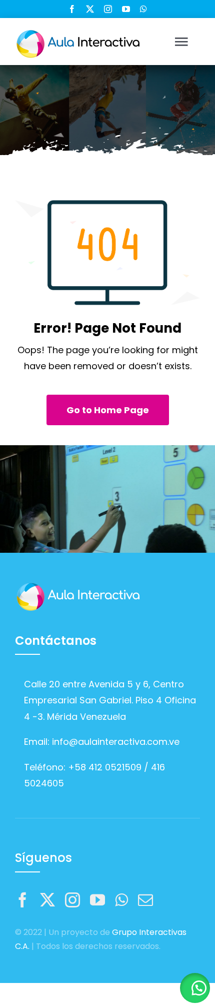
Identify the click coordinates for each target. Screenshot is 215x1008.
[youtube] (126, 9)
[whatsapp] (143, 9)
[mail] (145, 899)
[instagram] (108, 9)
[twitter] (90, 9)
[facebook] (72, 9)
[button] (195, 988)
